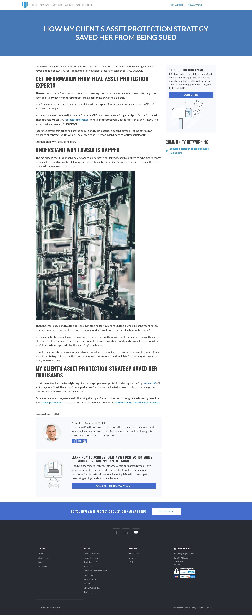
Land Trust (89, 575)
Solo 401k (88, 583)
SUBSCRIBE (191, 94)
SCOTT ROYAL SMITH (89, 423)
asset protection (52, 402)
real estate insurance (77, 119)
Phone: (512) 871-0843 (184, 553)
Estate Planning (91, 558)
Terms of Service (204, 607)
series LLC (150, 383)
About (69, 5)
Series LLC (88, 566)
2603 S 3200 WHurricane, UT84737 (181, 561)
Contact (132, 557)
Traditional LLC (90, 562)
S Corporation (90, 579)
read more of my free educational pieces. (137, 402)
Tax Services (89, 592)
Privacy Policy (190, 607)
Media (41, 562)
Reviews (44, 5)
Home (33, 5)
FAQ (131, 562)
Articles (57, 5)
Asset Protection (92, 553)
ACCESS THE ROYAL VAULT (114, 485)
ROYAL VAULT (195, 5)
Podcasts (42, 566)
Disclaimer (178, 607)
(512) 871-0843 (84, 5)
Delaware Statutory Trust (95, 570)
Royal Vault (134, 553)
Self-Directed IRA (92, 587)
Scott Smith (43, 558)
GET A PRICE (176, 5)
